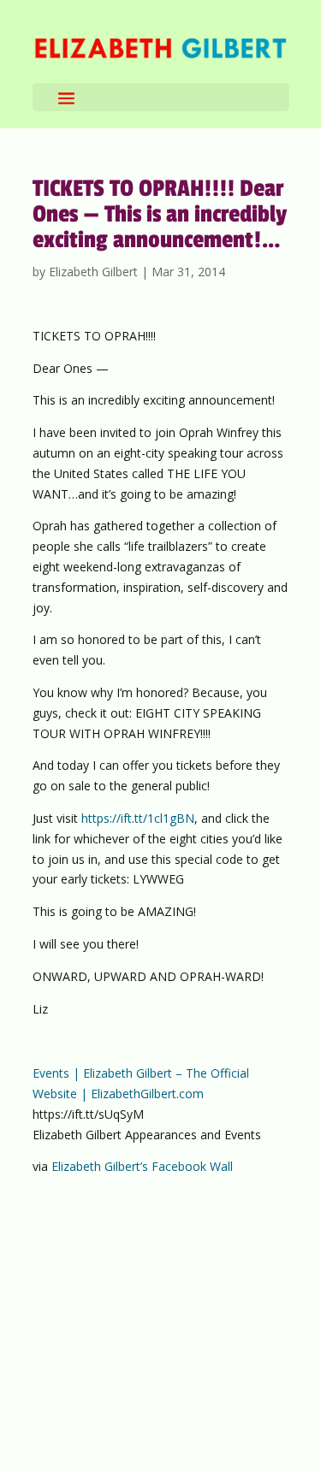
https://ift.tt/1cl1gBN (137, 818)
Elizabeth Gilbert (93, 271)
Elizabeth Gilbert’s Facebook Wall (142, 1166)
